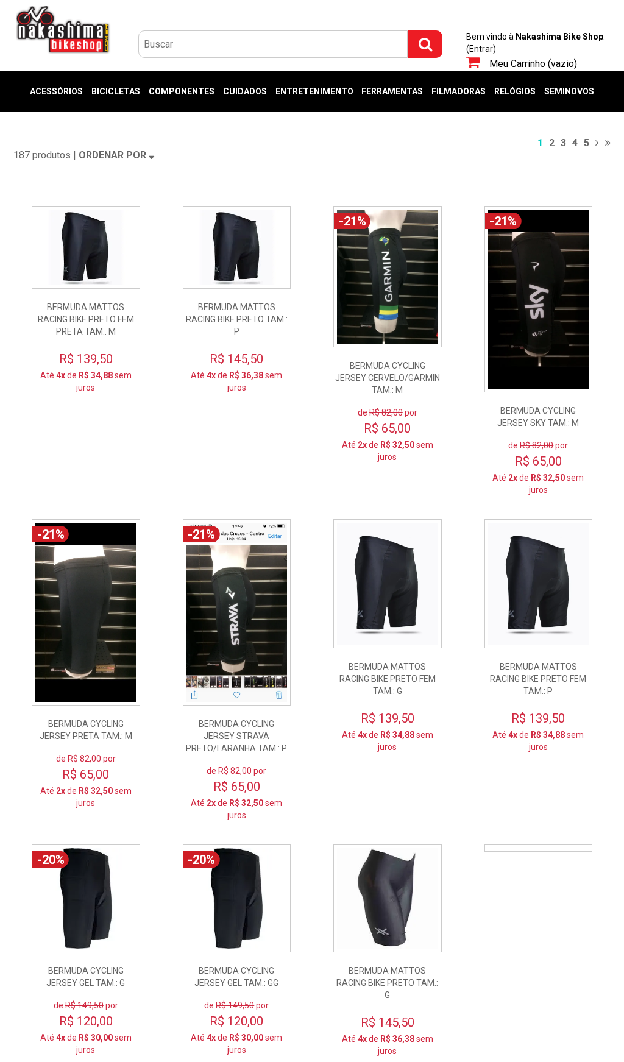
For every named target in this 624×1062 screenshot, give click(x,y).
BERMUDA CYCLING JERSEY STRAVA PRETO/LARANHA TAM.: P (236, 736)
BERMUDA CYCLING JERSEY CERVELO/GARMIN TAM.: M (387, 378)
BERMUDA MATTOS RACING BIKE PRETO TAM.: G (387, 983)
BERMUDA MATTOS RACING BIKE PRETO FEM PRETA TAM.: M (86, 319)
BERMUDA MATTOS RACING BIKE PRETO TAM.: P (237, 319)
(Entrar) (481, 49)
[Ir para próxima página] (597, 143)
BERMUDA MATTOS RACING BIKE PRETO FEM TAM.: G (387, 679)
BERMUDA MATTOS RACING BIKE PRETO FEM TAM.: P (538, 679)
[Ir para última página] (608, 143)
